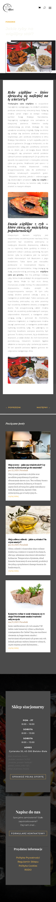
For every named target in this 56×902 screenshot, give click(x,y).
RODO (28, 869)
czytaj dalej (13, 496)
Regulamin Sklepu (28, 861)
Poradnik (10, 22)
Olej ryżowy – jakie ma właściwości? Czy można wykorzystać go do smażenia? (26, 466)
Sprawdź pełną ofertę (28, 776)
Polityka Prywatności (28, 857)
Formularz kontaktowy (28, 833)
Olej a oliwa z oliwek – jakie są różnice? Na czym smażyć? (27, 541)
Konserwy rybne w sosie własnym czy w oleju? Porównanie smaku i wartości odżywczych (26, 616)
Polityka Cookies (28, 865)
